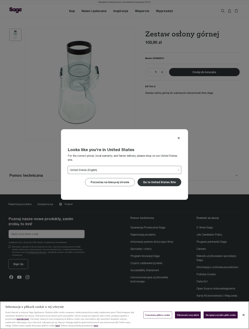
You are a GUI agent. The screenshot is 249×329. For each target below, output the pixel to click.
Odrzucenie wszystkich (188, 315)
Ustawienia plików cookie (157, 315)
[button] (159, 182)
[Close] (178, 138)
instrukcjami (23, 319)
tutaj (57, 325)
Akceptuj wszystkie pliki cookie (220, 315)
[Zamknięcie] (243, 315)
